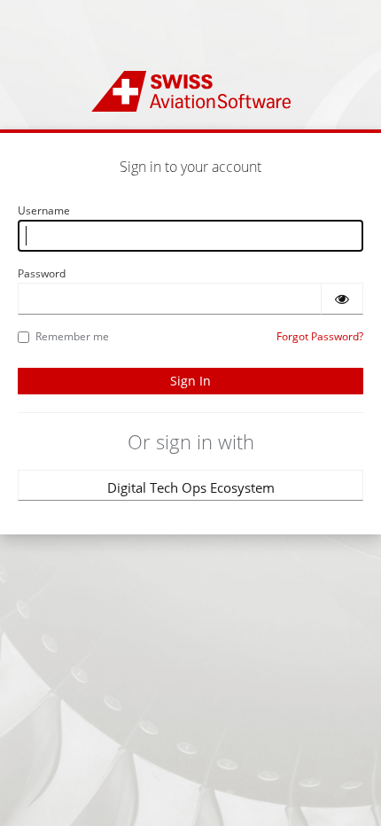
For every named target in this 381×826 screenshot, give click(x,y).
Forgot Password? (319, 336)
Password (42, 273)
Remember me (72, 336)
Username (44, 210)
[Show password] (342, 299)
